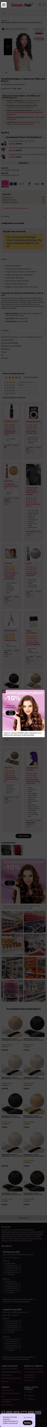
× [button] (4, 691)
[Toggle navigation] (4, 5)
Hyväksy (27, 1423)
